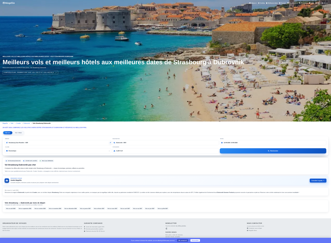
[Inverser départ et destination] (110, 142)
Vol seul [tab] (7, 132)
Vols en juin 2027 (149, 208)
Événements (293, 3)
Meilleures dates (273, 3)
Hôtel (312, 3)
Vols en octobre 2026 (40, 208)
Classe (7, 146)
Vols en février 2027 (99, 208)
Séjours (253, 3)
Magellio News (253, 230)
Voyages (283, 3)
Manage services (3, 239)
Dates (222, 138)
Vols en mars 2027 (112, 208)
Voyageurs (116, 146)
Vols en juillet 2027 (163, 208)
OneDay (262, 3)
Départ (7, 138)
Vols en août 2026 (10, 208)
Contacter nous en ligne (255, 228)
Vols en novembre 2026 (55, 208)
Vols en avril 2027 (125, 208)
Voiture (325, 3)
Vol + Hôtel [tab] (18, 132)
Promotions (304, 3)
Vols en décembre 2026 (70, 208)
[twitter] (172, 240)
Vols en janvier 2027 (85, 208)
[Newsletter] (166, 229)
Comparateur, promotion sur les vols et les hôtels (29, 72)
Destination (116, 138)
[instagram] (169, 240)
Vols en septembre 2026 (25, 208)
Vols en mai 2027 (137, 208)
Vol (318, 3)
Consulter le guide (316, 180)
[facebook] (167, 240)
